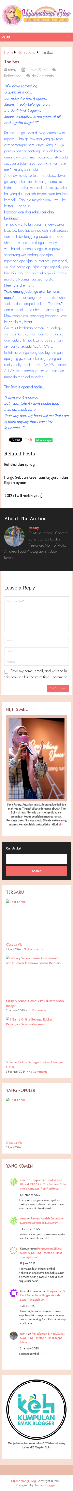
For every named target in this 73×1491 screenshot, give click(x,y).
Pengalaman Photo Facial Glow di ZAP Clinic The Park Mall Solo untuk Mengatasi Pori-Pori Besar (43, 1184)
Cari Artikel (13, 848)
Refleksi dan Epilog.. (20, 464)
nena (23, 1218)
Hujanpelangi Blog (23, 1481)
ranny (12, 70)
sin (60, 824)
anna (23, 1180)
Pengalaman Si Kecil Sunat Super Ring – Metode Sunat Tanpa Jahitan (41, 1253)
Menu (5, 37)
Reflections (12, 76)
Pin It (28, 440)
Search (36, 870)
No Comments (42, 76)
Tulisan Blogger (45, 1485)
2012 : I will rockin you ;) (23, 495)
